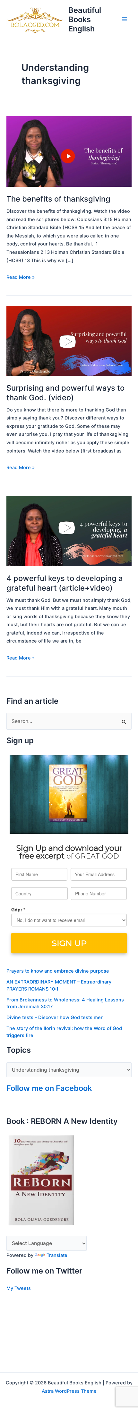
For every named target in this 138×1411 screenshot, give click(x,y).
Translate (57, 1255)
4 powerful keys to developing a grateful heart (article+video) (64, 583)
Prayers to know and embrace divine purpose (57, 971)
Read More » (20, 276)
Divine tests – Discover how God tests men (55, 1017)
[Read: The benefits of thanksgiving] (69, 151)
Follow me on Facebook (49, 1088)
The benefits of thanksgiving (58, 198)
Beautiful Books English (84, 19)
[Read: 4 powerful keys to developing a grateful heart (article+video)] (69, 531)
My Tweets (18, 1288)
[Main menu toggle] (125, 19)
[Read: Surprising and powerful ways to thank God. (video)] (69, 340)
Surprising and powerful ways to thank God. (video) (65, 392)
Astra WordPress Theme (69, 1391)
